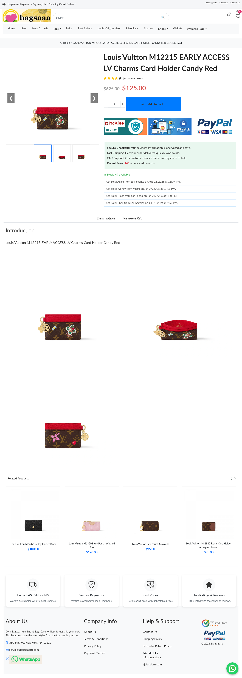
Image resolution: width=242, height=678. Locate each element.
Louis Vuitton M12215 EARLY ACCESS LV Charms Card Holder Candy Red (63, 243)
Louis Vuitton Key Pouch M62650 (150, 544)
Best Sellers (85, 28)
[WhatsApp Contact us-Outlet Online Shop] (232, 668)
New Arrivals (40, 28)
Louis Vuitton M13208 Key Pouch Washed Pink (92, 546)
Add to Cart (155, 104)
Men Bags (132, 28)
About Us (90, 632)
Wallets (177, 28)
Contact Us (235, 3)
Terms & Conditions (96, 639)
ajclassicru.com (152, 664)
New (24, 28)
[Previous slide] (231, 478)
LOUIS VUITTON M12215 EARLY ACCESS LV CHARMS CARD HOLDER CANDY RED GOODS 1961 (127, 43)
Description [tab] (106, 218)
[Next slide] (235, 478)
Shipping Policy (152, 639)
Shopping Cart (211, 3)
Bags (56, 28)
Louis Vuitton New (109, 28)
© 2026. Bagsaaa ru (212, 644)
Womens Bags (195, 28)
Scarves (149, 28)
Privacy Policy (93, 646)
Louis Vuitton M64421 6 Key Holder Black (33, 544)
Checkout (224, 3)
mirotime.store (152, 657)
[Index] (229, 14)
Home (11, 28)
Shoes (162, 28)
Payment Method (95, 653)
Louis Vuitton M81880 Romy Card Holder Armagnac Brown (208, 546)
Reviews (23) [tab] (133, 218)
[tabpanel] (33, 523)
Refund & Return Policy (157, 646)
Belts (69, 28)
